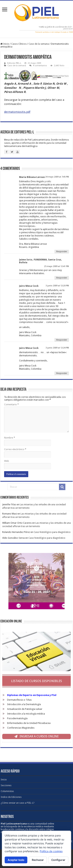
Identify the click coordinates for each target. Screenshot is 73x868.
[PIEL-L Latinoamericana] (36, 12)
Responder (61, 251)
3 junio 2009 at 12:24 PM (57, 348)
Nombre (9, 437)
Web (6, 461)
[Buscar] (62, 487)
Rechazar (38, 859)
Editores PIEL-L (14, 63)
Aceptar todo (16, 859)
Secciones (6, 785)
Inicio (6, 43)
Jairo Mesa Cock (29, 285)
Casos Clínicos (19, 43)
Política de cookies (51, 851)
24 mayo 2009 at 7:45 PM (57, 177)
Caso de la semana (39, 43)
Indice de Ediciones (11, 797)
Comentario (11, 404)
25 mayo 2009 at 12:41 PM (56, 266)
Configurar (58, 859)
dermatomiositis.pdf (17, 112)
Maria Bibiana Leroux (32, 177)
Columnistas (7, 791)
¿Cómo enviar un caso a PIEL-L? (17, 802)
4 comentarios (40, 65)
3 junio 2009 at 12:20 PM (57, 285)
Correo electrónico (15, 449)
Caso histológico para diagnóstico (52, 532)
